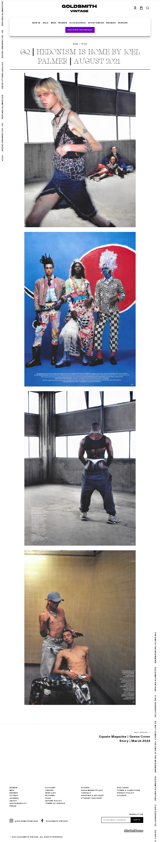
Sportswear (96, 23)
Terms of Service (55, 803)
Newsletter (136, 814)
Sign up (137, 820)
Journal (14, 798)
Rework (123, 23)
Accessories (77, 23)
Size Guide (123, 788)
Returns (50, 795)
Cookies (122, 795)
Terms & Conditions (128, 790)
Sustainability (18, 803)
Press (13, 806)
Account (50, 788)
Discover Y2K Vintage (80, 30)
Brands (111, 23)
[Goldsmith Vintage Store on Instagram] (11, 820)
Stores (14, 795)
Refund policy (53, 801)
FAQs (48, 798)
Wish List (50, 793)
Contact (86, 793)
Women (62, 23)
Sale (46, 23)
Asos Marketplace (92, 790)
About (13, 801)
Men (53, 23)
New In (36, 23)
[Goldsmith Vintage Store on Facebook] (42, 820)
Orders (49, 790)
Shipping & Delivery (92, 795)
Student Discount (91, 798)
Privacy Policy (125, 793)
